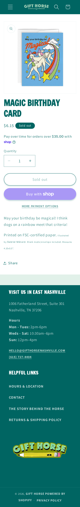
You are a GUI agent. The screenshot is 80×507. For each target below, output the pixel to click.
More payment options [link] (40, 206)
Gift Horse (35, 494)
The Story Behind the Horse (36, 408)
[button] (10, 7)
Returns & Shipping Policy (35, 420)
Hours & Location (26, 386)
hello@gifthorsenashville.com (37, 350)
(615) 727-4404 (20, 357)
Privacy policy (49, 500)
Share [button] (13, 263)
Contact (17, 397)
